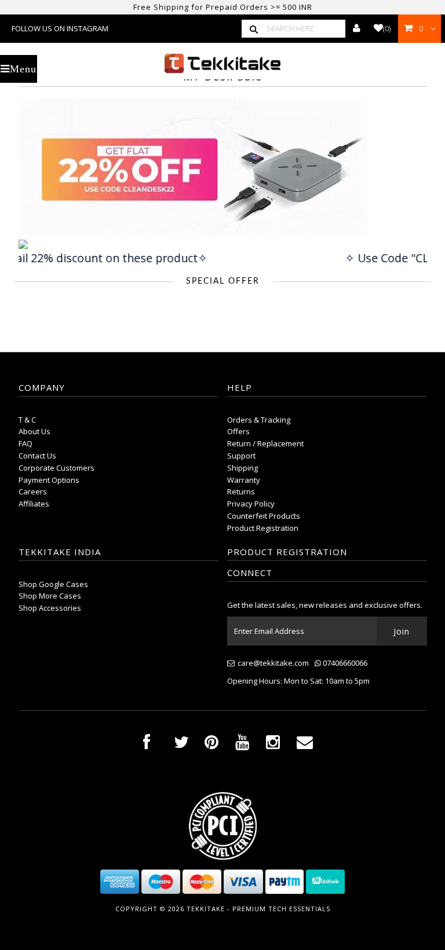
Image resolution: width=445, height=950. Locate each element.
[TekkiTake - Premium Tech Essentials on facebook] (146, 744)
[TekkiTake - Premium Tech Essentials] (222, 63)
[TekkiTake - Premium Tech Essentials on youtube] (242, 744)
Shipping (242, 468)
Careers (33, 491)
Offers (238, 431)
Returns (241, 491)
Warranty (243, 480)
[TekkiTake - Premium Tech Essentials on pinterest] (211, 744)
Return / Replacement (265, 443)
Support (241, 455)
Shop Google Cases (53, 584)
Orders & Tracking (258, 420)
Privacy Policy (251, 503)
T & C (27, 420)
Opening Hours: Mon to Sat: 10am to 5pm (298, 681)
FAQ (25, 443)
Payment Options (49, 480)
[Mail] (305, 744)
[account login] (356, 28)
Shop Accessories (50, 608)
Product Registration (262, 528)
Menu (23, 69)
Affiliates (34, 503)
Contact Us (37, 455)
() (387, 28)
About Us (34, 431)
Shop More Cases (50, 595)
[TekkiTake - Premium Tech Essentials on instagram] (273, 744)
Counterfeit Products (263, 516)
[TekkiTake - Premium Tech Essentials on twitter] (181, 744)
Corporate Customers (56, 468)
